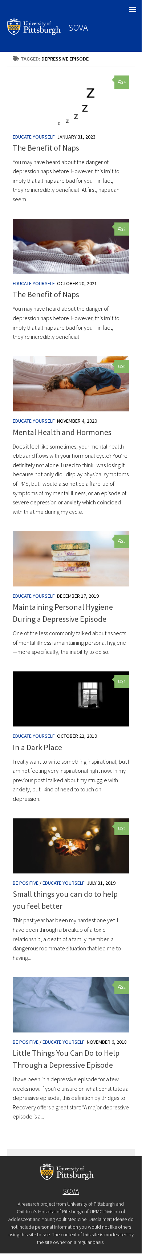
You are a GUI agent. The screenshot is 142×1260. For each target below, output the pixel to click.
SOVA (78, 27)
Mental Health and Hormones (62, 432)
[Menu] (132, 9)
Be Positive (25, 883)
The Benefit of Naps (46, 148)
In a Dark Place (37, 747)
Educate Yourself (34, 136)
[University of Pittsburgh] (34, 32)
